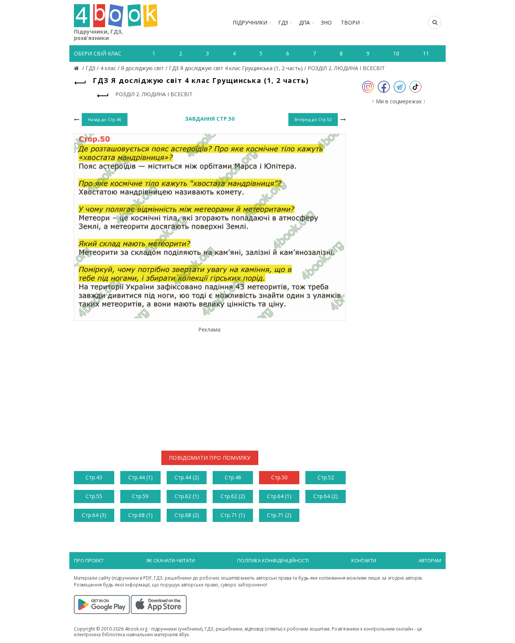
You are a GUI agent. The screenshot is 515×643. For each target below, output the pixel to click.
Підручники (250, 22)
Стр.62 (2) (233, 496)
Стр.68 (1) (140, 515)
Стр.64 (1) (279, 496)
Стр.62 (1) (187, 496)
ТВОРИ (350, 22)
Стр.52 (325, 477)
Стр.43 (94, 477)
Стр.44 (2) (187, 477)
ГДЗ (283, 22)
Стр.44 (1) (140, 477)
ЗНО (326, 22)
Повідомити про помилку (210, 457)
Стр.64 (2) (325, 496)
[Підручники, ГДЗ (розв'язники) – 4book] (77, 68)
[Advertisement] (210, 386)
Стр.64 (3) (94, 515)
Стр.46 (233, 477)
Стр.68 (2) (187, 515)
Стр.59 (140, 496)
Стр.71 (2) (279, 515)
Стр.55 (94, 496)
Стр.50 (279, 477)
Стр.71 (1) (233, 515)
